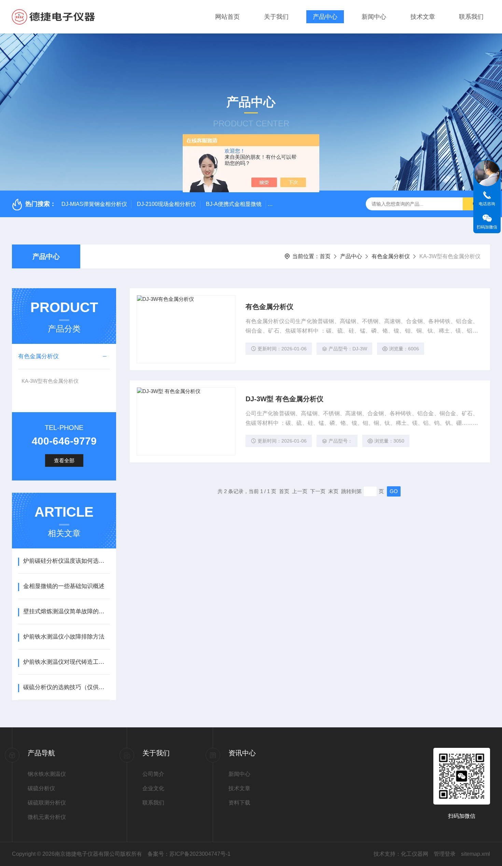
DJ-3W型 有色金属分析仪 (284, 399)
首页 (325, 256)
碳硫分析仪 (41, 788)
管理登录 (445, 854)
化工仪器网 (414, 854)
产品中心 (325, 16)
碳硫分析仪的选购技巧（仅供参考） (66, 687)
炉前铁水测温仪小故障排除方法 (63, 636)
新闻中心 (374, 16)
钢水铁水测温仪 (47, 774)
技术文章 (422, 16)
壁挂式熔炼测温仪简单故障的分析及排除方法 (66, 611)
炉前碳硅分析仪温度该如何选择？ (66, 561)
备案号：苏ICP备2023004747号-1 (189, 854)
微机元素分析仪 (47, 817)
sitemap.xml (475, 854)
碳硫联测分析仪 (47, 803)
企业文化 (153, 788)
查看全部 (64, 460)
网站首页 (227, 16)
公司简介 (153, 774)
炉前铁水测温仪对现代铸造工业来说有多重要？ (66, 662)
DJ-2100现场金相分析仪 (166, 204)
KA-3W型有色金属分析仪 (50, 381)
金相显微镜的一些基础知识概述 (63, 586)
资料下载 (239, 803)
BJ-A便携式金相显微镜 (234, 204)
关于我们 (276, 16)
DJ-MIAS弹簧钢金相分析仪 (94, 204)
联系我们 (471, 16)
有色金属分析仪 (391, 256)
